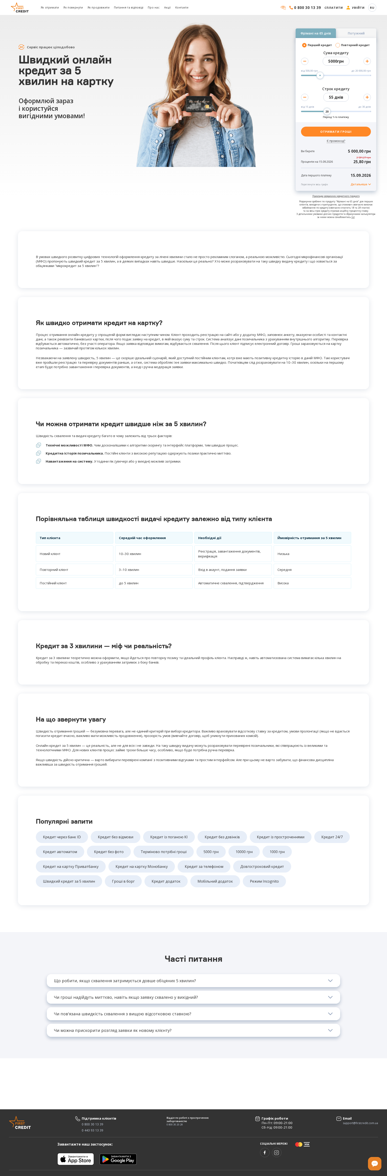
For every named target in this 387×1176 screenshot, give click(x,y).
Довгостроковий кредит (262, 866)
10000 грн (244, 851)
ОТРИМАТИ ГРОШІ (336, 132)
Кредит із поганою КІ (169, 837)
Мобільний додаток (215, 881)
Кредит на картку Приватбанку (71, 866)
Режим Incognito (264, 881)
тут (353, 217)
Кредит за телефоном (204, 866)
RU (372, 8)
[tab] (193, 980)
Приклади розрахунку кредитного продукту (336, 196)
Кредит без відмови (115, 837)
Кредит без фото (109, 851)
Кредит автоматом (60, 851)
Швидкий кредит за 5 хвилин (69, 881)
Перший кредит (320, 45)
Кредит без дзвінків (222, 837)
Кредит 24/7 (332, 837)
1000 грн (277, 851)
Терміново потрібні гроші (164, 851)
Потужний (356, 33)
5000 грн (211, 851)
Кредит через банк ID (62, 837)
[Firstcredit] (20, 7)
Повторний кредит (355, 45)
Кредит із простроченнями (280, 837)
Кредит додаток (166, 881)
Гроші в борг (123, 881)
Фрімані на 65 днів (316, 33)
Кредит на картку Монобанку (142, 866)
